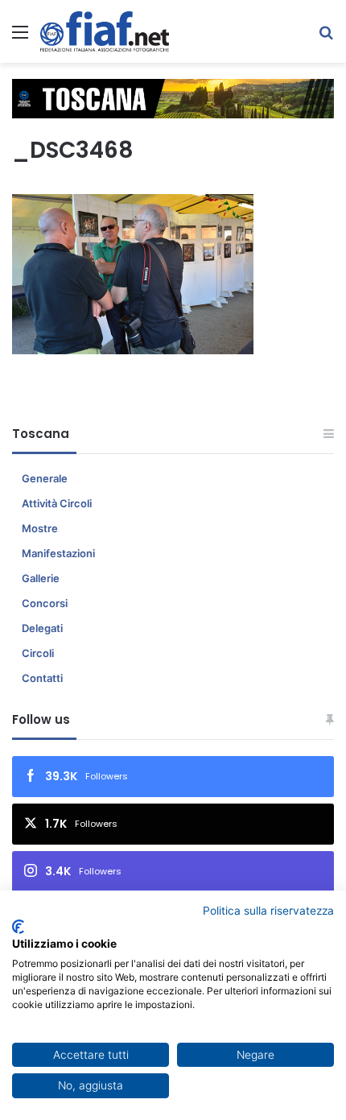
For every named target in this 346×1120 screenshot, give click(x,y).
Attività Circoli (57, 503)
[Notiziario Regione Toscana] (104, 31)
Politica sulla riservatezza (268, 910)
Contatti (42, 678)
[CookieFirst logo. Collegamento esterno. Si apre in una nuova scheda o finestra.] (18, 927)
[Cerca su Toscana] (326, 37)
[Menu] (20, 37)
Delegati (42, 628)
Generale (45, 478)
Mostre (40, 528)
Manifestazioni (58, 553)
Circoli (38, 653)
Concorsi (45, 603)
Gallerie (41, 578)
